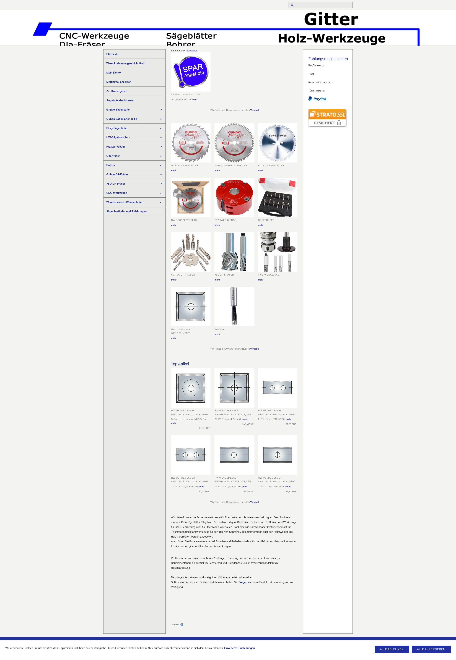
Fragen (243, 582)
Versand (254, 110)
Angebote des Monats (120, 100)
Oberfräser (113, 155)
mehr (194, 99)
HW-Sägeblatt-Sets (118, 137)
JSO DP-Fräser (115, 183)
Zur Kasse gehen (116, 91)
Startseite (112, 54)
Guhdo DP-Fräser (117, 174)
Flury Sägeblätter (117, 128)
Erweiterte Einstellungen (239, 647)
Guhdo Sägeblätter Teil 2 (121, 118)
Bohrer (110, 165)
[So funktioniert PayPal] (317, 100)
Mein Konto (113, 72)
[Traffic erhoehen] (177, 625)
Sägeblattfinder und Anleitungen (126, 211)
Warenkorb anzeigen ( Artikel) (125, 63)
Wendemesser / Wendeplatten (124, 202)
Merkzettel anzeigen (118, 81)
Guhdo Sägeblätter (118, 109)
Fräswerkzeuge (115, 146)
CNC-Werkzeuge (116, 192)
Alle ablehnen (392, 649)
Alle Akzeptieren (431, 649)
